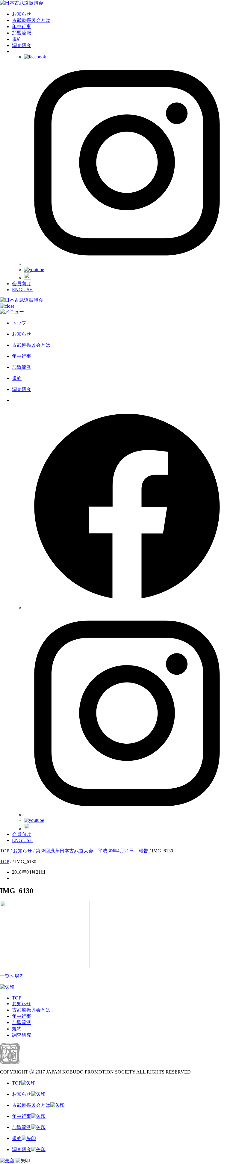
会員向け (21, 283)
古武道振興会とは (31, 20)
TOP (16, 997)
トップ (19, 322)
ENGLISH (22, 289)
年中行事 (21, 26)
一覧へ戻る (12, 976)
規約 (17, 39)
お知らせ (21, 13)
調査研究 (21, 45)
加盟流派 (21, 32)
